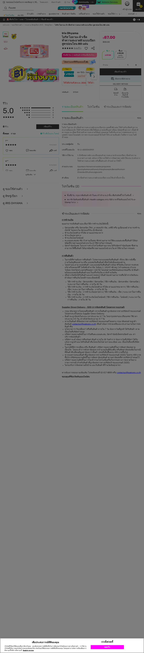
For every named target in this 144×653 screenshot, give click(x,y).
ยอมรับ (107, 647)
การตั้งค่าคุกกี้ (107, 642)
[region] (72, 645)
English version (28, 650)
